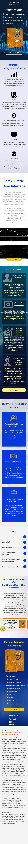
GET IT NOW (14, 390)
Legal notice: (5, 798)
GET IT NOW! (14, 53)
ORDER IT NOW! (14, 259)
